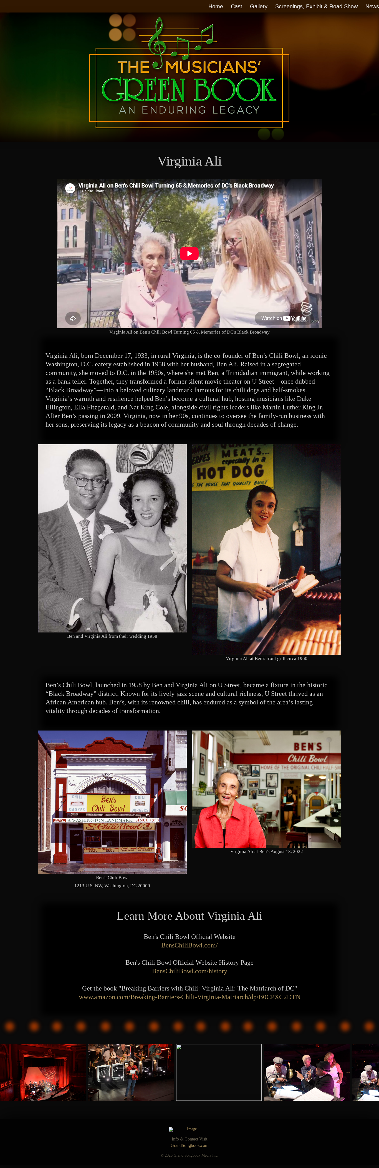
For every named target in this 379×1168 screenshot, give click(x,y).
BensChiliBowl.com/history (189, 971)
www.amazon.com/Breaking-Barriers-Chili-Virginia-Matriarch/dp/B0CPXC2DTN (189, 997)
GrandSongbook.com (189, 1145)
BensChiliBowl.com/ (189, 945)
